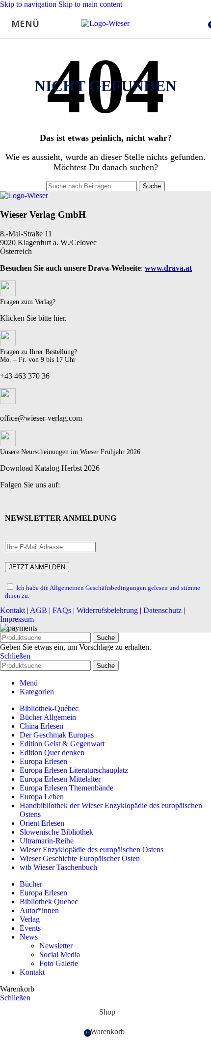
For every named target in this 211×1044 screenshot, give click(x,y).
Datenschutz (162, 610)
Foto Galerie (58, 963)
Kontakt (12, 610)
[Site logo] (105, 23)
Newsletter (56, 946)
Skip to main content (90, 4)
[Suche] (201, 23)
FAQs (62, 610)
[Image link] (24, 195)
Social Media (59, 954)
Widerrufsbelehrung (107, 610)
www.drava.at (168, 268)
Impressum (17, 619)
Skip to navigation (29, 4)
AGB (38, 610)
